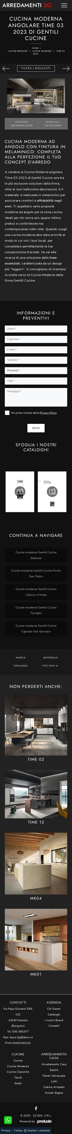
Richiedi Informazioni (22, 123)
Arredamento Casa (54, 1064)
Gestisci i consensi (39, 1130)
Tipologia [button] (20, 665)
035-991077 (20, 1031)
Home (35, 48)
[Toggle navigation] (64, 5)
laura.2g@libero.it (21, 1037)
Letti (54, 1081)
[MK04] (36, 863)
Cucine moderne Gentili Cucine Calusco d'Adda (36, 592)
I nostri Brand (54, 1020)
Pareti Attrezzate (54, 1076)
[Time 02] (36, 725)
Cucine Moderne (42, 51)
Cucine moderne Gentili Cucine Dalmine (36, 555)
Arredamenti (24, 5)
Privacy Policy (48, 413)
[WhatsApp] (8, 1120)
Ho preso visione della (34, 413)
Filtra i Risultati (36, 68)
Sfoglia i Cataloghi (53, 123)
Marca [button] (21, 657)
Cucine (18, 1060)
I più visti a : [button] (51, 665)
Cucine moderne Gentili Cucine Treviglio (36, 610)
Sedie (18, 1083)
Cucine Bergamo (18, 51)
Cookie (18, 1130)
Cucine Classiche (18, 1072)
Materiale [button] (50, 657)
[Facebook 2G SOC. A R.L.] (36, 1108)
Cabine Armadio (54, 1087)
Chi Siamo (54, 1009)
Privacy (6, 1130)
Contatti (54, 1026)
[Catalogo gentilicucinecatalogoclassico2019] (52, 491)
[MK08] (66, 68)
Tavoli (18, 1077)
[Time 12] (36, 794)
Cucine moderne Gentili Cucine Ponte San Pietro (36, 573)
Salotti (54, 1070)
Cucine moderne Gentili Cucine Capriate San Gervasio (36, 628)
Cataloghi (54, 1014)
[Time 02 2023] (6, 68)
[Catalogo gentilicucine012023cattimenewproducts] (20, 491)
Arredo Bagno (54, 1093)
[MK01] (36, 939)
